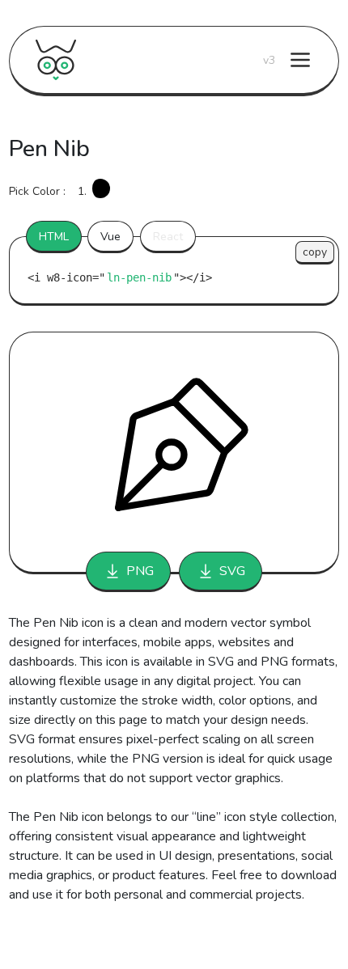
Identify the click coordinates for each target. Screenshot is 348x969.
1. (82, 191)
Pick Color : (37, 191)
